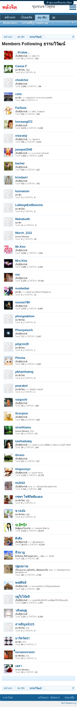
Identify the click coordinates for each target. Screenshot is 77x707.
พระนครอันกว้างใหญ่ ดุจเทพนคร (46, 586)
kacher (20, 163)
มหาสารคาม (37, 473)
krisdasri (21, 177)
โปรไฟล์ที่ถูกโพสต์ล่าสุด (35, 23)
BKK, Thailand (38, 111)
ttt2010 (20, 483)
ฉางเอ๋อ (20, 510)
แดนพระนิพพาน (42, 528)
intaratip (21, 135)
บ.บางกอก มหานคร (40, 153)
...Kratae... (22, 52)
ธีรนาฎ (20, 552)
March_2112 (23, 233)
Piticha (20, 358)
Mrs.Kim (21, 260)
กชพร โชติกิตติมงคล (29, 496)
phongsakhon (24, 316)
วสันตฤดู (21, 610)
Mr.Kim (20, 246)
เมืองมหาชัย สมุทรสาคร (47, 487)
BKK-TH (35, 56)
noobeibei (22, 288)
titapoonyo (22, 469)
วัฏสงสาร (36, 139)
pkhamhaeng (24, 371)
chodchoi (21, 80)
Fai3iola (20, 108)
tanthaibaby (23, 441)
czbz (18, 94)
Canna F (21, 66)
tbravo (19, 455)
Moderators (10, 23)
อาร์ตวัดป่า (22, 638)
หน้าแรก (10, 17)
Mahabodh (22, 219)
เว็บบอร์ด (26, 17)
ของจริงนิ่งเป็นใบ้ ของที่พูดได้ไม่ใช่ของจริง (50, 600)
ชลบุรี (51, 556)
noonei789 (22, 302)
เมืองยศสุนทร (38, 542)
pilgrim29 (22, 344)
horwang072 (23, 121)
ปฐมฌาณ (21, 566)
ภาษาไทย (8, 697)
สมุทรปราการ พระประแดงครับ (39, 98)
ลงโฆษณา (43, 697)
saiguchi (21, 399)
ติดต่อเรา (55, 697)
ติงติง (18, 538)
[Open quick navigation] (73, 37)
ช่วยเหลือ (69, 697)
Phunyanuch (24, 330)
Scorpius (21, 413)
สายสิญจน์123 (24, 624)
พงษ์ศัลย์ (20, 582)
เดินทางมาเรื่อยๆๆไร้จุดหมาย (38, 292)
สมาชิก (42, 17)
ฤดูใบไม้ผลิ (22, 596)
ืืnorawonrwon (25, 652)
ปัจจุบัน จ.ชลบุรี (36, 389)
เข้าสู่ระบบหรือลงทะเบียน (59, 2)
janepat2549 (23, 149)
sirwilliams (23, 427)
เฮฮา (18, 666)
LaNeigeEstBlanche (29, 205)
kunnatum (22, 191)
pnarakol (21, 385)
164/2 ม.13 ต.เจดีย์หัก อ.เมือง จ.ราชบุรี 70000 (51, 445)
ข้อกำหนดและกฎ (68, 703)
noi (17, 274)
